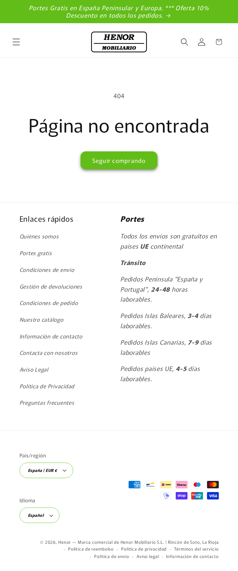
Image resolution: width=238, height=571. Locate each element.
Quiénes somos (39, 236)
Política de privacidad (144, 549)
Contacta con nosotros (49, 352)
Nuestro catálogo (42, 319)
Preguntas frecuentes (47, 402)
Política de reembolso (91, 549)
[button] (16, 41)
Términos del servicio (196, 549)
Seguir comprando (119, 160)
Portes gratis (36, 253)
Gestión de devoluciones (51, 286)
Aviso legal (148, 556)
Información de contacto (51, 336)
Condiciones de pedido (49, 303)
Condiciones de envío (47, 269)
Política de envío (111, 556)
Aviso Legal (34, 369)
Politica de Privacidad (47, 386)
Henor (64, 542)
